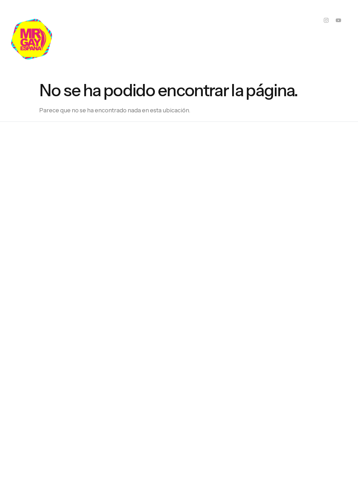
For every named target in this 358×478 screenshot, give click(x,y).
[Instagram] (326, 20)
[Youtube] (338, 20)
